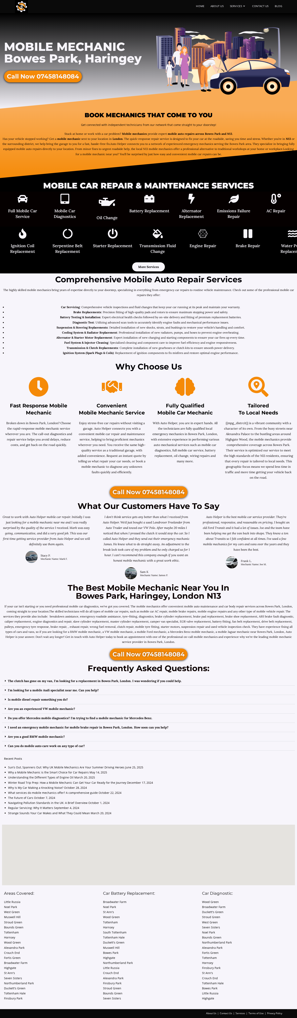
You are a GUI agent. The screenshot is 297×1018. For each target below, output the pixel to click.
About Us (211, 1013)
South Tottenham (114, 932)
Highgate (10, 968)
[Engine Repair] (203, 234)
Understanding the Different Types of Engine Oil (41, 777)
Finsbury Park (13, 998)
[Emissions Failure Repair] (234, 199)
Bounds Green (13, 927)
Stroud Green (13, 922)
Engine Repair (203, 245)
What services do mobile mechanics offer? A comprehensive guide (53, 793)
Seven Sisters (13, 978)
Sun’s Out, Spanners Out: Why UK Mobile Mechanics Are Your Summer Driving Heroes (66, 767)
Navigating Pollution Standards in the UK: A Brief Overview (47, 803)
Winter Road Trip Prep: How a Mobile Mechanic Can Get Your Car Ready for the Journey (67, 783)
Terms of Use (256, 1013)
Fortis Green (12, 958)
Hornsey (9, 937)
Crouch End (12, 953)
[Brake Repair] (248, 234)
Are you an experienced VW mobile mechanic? (41, 709)
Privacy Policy (274, 1013)
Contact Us (226, 1013)
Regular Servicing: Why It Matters (30, 808)
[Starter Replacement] (113, 234)
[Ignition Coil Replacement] (23, 234)
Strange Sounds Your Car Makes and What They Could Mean (49, 813)
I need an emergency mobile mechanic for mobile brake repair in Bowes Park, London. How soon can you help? (88, 727)
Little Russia (12, 902)
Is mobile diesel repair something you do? (38, 699)
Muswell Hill (12, 917)
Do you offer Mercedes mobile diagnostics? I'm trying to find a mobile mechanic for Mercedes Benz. (80, 718)
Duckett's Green (14, 988)
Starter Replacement (112, 245)
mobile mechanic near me (47, 522)
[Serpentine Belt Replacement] (68, 234)
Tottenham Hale (15, 993)
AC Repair (275, 210)
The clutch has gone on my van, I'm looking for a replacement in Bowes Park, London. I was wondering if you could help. (95, 681)
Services (240, 1013)
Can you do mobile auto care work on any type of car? (46, 746)
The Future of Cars (20, 798)
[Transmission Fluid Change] (158, 234)
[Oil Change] (107, 203)
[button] (148, 681)
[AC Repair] (276, 199)
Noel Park (10, 907)
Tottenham (11, 932)
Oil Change (107, 217)
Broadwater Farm (15, 963)
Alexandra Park (14, 948)
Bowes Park (110, 953)
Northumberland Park (19, 983)
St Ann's (9, 973)
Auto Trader (114, 528)
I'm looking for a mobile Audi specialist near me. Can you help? (53, 690)
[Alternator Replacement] (191, 199)
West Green (12, 912)
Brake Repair (248, 245)
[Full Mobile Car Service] (23, 199)
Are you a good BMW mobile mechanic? (36, 737)
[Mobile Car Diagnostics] (65, 199)
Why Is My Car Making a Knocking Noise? (35, 788)
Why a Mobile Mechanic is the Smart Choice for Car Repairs (48, 772)
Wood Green (12, 942)
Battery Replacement (149, 210)
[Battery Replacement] (149, 199)
